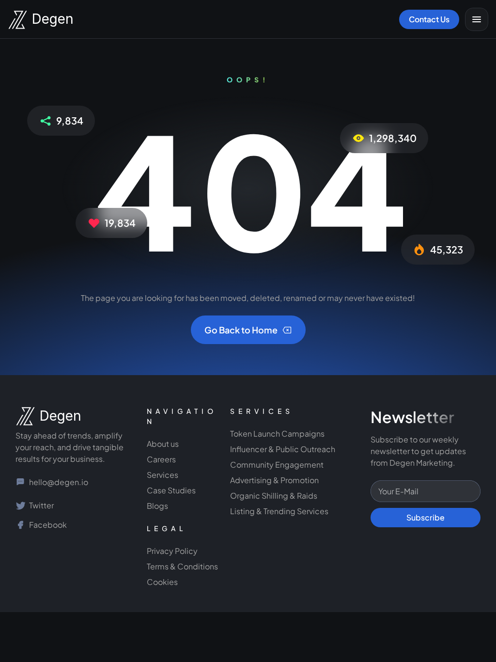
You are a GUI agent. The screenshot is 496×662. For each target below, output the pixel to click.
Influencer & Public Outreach (282, 449)
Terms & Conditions (182, 566)
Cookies (162, 582)
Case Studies (171, 490)
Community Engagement (277, 464)
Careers (161, 459)
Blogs (157, 506)
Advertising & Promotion (274, 480)
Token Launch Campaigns (277, 433)
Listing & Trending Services (279, 511)
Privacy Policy (172, 551)
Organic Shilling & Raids (273, 495)
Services (162, 475)
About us (163, 444)
